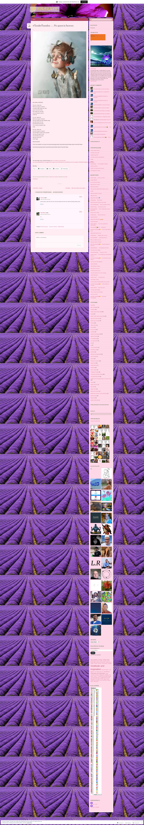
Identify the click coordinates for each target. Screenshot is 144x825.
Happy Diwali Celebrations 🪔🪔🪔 (96, 219)
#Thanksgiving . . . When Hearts (96, 200)
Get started (84, 1)
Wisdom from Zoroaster (94, 391)
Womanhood (92, 397)
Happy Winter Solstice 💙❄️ (95, 197)
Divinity (97, 660)
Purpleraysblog (95, 141)
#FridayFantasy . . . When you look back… (98, 214)
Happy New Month (93, 336)
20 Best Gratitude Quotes (95, 150)
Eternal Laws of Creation (94, 320)
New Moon (92, 351)
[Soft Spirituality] (106, 574)
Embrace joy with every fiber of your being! (98, 202)
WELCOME (92, 386)
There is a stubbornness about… (105, 116)
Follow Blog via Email (97, 646)
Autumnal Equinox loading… (95, 266)
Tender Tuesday (93, 369)
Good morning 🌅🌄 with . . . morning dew (98, 227)
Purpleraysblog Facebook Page (99, 405)
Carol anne (96, 116)
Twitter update (95, 419)
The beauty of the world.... (95, 152)
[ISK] (95, 608)
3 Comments (35, 178)
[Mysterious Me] (106, 585)
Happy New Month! (93, 217)
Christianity (92, 309)
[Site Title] (95, 495)
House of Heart (96, 122)
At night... (92, 159)
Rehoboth (95, 110)
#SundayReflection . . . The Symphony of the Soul (99, 247)
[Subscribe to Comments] (91, 807)
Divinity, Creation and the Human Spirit (97, 316)
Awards (91, 305)
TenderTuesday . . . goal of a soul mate (97, 177)
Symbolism (92, 367)
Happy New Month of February (96, 193)
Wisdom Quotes (93, 395)
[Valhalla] (106, 552)
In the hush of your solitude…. (95, 250)
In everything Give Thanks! (95, 170)
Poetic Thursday (93, 356)
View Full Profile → (93, 81)
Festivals (92, 322)
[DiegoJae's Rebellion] (106, 529)
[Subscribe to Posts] (91, 804)
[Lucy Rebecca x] (95, 562)
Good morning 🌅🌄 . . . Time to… (105, 137)
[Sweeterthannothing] (95, 630)
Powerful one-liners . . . (94, 166)
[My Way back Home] (106, 495)
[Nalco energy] (95, 484)
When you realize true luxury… (96, 239)
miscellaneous (93, 349)
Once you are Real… (94, 294)
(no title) (91, 191)
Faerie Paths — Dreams (37, 188)
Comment (78, 245)
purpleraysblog (93, 68)
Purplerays (44, 9)
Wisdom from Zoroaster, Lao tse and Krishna (98, 393)
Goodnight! (92, 331)
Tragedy (92, 382)
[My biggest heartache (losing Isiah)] (95, 506)
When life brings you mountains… (104, 110)
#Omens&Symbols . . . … (105, 131)
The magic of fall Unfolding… (95, 289)
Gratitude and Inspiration (53, 176)
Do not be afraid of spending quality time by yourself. (99, 281)
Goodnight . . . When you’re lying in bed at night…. (76, 188)
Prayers (91, 358)
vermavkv (95, 134)
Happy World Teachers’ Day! (95, 233)
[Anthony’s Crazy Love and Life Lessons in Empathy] (106, 540)
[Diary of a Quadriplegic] (106, 518)
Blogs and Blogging (93, 307)
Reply (80, 196)
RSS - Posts (95, 804)
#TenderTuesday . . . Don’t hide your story (98, 206)
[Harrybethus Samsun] (106, 563)
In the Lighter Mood (93, 340)
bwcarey (42, 197)
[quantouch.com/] (95, 529)
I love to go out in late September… (96, 261)
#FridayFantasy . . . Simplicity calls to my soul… (99, 235)
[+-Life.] (95, 585)
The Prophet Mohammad (94, 376)
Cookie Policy (29, 822)
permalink (65, 176)
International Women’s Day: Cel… (105, 119)
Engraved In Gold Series (94, 318)
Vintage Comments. (94, 384)
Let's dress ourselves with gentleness (97, 157)
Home (34, 19)
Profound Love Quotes (94, 360)
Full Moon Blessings (94, 221)
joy (91, 345)
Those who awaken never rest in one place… (98, 272)
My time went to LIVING (94, 212)
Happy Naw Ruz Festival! (95, 184)
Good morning (93, 329)
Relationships (92, 363)
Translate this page (93, 34)
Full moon (92, 327)
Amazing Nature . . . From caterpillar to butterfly (99, 163)
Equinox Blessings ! (94, 263)
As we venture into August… (105, 104)
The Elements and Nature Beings (96, 374)
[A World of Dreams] (95, 540)
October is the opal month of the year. (97, 168)
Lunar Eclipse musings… (95, 279)
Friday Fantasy (93, 325)
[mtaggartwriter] (95, 551)
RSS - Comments (96, 807)
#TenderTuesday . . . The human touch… (97, 277)
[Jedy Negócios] (95, 619)
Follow (93, 652)
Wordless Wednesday (94, 400)
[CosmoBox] (106, 473)
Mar (29, 25)
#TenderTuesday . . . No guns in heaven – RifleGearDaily (52, 226)
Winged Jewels (106, 678)
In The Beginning (93, 338)
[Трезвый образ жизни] (95, 574)
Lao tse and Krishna (94, 347)
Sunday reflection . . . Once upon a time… (98, 287)
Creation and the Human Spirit (95, 311)
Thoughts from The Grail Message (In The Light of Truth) (100, 378)
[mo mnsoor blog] (106, 507)
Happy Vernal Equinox (94, 186)
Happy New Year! (93, 195)
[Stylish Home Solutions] (95, 517)
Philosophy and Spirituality (95, 354)
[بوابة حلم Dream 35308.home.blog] (106, 619)
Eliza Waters (43, 212)
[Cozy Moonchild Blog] (95, 596)
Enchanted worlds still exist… (95, 270)
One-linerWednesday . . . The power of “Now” (98, 252)
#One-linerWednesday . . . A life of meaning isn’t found (100, 204)
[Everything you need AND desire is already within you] (106, 484)
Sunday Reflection (93, 365)
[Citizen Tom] (95, 473)
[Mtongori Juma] (106, 608)
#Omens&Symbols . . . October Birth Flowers (98, 237)
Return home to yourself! (94, 268)
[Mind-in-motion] (106, 597)
